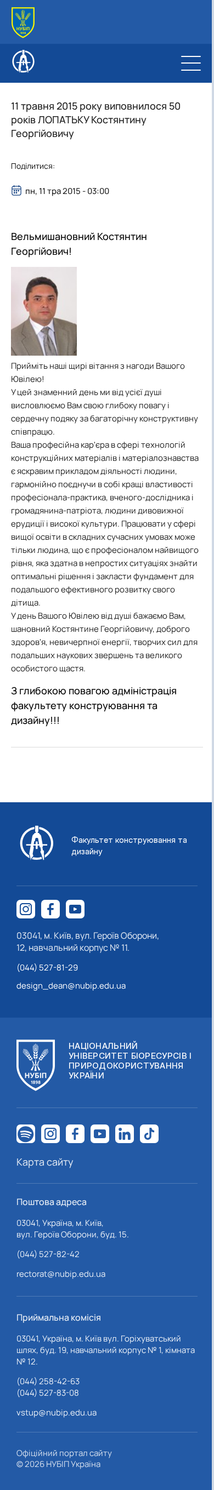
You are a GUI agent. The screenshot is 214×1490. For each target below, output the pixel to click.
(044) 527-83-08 (47, 1392)
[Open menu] (191, 63)
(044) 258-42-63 (48, 1381)
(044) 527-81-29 (47, 967)
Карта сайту (45, 1162)
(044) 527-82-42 (48, 1254)
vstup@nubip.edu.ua (56, 1412)
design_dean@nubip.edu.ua (71, 985)
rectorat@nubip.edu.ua (60, 1274)
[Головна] (23, 23)
